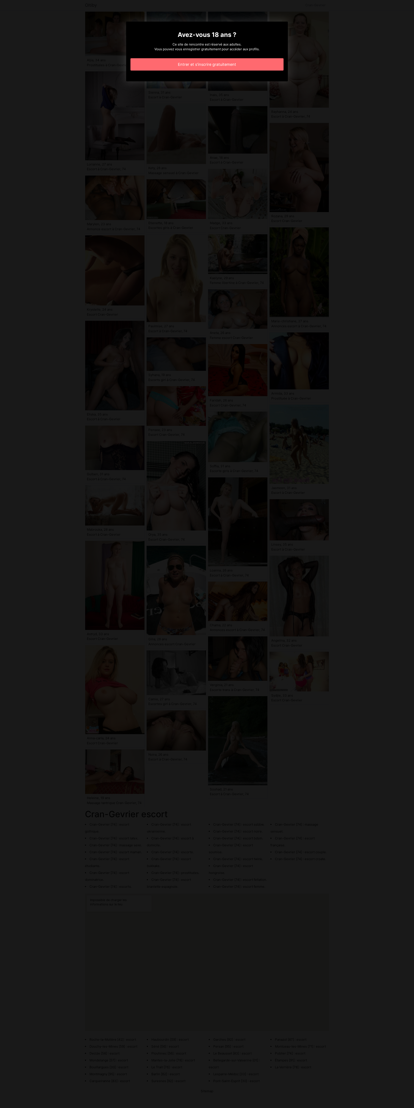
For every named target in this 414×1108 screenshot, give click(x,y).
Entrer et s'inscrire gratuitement (207, 64)
